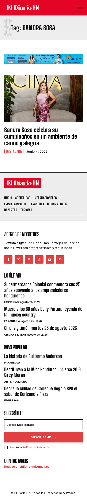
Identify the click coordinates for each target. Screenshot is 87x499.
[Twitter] (19, 259)
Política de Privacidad (36, 447)
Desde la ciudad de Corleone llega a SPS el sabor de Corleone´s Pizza (40, 391)
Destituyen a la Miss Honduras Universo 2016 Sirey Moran (42, 372)
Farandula (12, 321)
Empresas (11, 302)
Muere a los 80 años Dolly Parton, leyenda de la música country (43, 311)
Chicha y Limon (15, 334)
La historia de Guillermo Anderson (33, 356)
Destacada (14, 151)
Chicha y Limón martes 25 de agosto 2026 (40, 328)
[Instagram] (29, 259)
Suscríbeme (41, 437)
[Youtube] (50, 259)
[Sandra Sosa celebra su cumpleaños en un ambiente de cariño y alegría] (43, 98)
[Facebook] (8, 259)
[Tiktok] (39, 259)
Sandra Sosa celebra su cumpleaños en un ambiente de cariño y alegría (40, 136)
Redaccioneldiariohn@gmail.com (28, 466)
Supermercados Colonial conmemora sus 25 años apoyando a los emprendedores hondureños (42, 290)
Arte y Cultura (15, 381)
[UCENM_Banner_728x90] (43, 67)
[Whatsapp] (60, 259)
